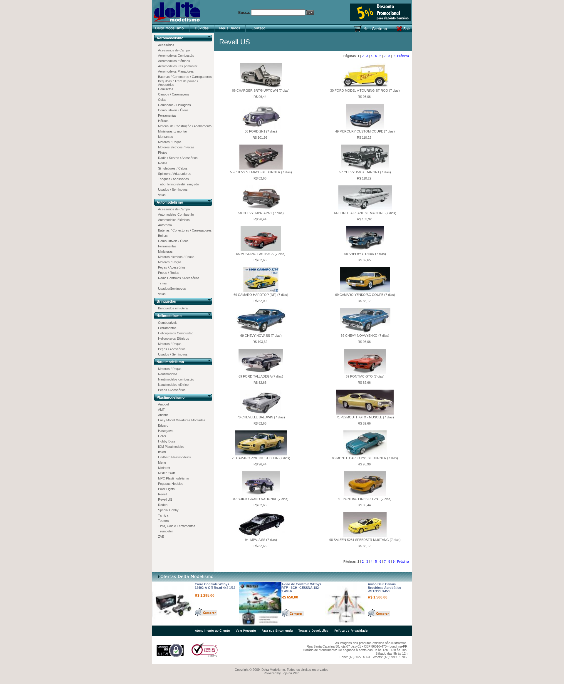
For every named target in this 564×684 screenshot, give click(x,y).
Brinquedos (166, 301)
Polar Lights (166, 489)
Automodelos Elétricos (174, 220)
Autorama (165, 225)
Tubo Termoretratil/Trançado (178, 184)
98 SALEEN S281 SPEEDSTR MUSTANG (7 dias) (365, 540)
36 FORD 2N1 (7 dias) (261, 131)
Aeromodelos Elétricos (174, 61)
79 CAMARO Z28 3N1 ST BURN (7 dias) (261, 458)
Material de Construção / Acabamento (185, 126)
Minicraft (164, 468)
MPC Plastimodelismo (173, 478)
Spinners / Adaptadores (174, 173)
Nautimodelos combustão (176, 379)
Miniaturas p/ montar (172, 131)
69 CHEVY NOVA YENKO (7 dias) (365, 335)
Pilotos (162, 152)
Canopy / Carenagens (173, 94)
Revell (162, 494)
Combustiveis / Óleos (173, 110)
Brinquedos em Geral (173, 308)
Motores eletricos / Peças (176, 257)
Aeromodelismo (170, 38)
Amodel (163, 404)
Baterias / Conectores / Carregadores (185, 76)
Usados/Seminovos (172, 288)
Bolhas (163, 235)
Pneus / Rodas (168, 272)
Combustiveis (167, 322)
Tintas (162, 283)
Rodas (162, 163)
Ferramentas (167, 115)
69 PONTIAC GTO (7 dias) (365, 376)
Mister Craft (166, 473)
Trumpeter (165, 531)
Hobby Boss (167, 441)
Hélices (163, 121)
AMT (161, 409)
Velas (162, 195)
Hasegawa (165, 430)
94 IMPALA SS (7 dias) (261, 540)
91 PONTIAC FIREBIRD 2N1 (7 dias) (365, 499)
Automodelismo (170, 202)
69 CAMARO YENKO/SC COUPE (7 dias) (365, 294)
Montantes (165, 136)
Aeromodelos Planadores (176, 71)
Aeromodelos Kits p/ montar (177, 66)
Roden (162, 505)
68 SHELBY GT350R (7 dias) (365, 254)
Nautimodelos (167, 374)
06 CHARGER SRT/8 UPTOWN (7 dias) (261, 90)
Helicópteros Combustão (175, 333)
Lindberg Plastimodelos (174, 457)
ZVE (161, 536)
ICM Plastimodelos (171, 446)
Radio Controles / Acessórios (178, 278)
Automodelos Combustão (176, 214)
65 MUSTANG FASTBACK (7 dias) (261, 254)
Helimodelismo (169, 316)
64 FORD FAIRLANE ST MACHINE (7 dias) (365, 213)
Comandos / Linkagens (174, 105)
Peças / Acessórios (172, 267)
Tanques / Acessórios (173, 179)
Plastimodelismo (170, 397)
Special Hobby (168, 510)
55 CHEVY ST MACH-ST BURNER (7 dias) (261, 172)
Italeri (162, 452)
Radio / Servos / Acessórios (178, 158)
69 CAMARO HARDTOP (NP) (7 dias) (261, 294)
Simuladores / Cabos (173, 168)
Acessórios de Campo (174, 50)
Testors (163, 520)
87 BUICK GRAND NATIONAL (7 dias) (260, 499)
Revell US (165, 499)
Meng (162, 462)
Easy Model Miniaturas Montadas (181, 420)
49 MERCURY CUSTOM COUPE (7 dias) (365, 131)
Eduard (163, 425)
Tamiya (163, 515)
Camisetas (165, 89)
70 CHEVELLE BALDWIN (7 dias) (261, 417)
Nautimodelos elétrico (173, 384)
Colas (162, 99)
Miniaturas (165, 251)
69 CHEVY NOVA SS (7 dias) (261, 335)
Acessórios (166, 45)
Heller (162, 436)
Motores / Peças (170, 142)
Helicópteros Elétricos (173, 338)
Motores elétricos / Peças (176, 147)
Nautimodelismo (170, 362)
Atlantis (163, 415)
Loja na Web (290, 673)
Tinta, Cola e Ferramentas (176, 526)
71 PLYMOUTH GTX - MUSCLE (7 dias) (365, 417)
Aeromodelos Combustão (176, 55)
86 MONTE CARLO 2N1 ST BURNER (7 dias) (365, 458)
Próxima (403, 56)
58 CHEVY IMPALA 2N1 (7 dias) (261, 213)
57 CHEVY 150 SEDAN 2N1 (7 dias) (365, 172)
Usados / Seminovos (173, 189)
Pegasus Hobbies (170, 483)
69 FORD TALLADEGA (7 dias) (261, 376)
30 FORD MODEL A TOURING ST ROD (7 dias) (365, 90)
